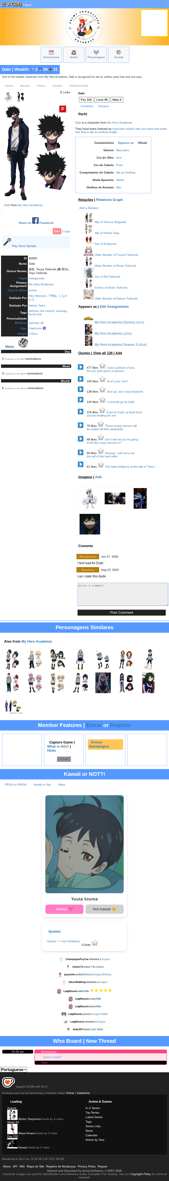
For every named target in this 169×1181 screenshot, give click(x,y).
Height (22, 333)
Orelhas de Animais (78, 86)
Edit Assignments (114, 307)
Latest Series (94, 1117)
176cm (33, 333)
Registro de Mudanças (61, 1166)
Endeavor (110, 243)
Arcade (118, 57)
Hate (117, 99)
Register (120, 725)
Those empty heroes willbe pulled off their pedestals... (112, 427)
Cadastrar (83, 1093)
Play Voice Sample (24, 246)
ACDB (15, 4)
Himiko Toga (111, 233)
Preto (119, 165)
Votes (61, 784)
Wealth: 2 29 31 (36, 69)
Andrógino (57, 86)
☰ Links (65, 92)
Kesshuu (88, 569)
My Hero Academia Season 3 (115, 344)
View (44, 1062)
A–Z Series (93, 1108)
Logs (67, 231)
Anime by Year (95, 1139)
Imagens (85, 477)
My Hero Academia (30, 205)
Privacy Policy (87, 1166)
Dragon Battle (100, 1014)
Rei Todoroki (112, 276)
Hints (51, 751)
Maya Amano (26, 1133)
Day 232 (12, 1136)
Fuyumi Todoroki (127, 254)
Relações (85, 200)
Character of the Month (16, 388)
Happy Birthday (102, 974)
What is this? (58, 746)
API (15, 1166)
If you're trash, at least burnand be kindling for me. (114, 414)
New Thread (101, 1041)
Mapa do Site (35, 1166)
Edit (57, 231)
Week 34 (13, 1122)
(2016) (127, 333)
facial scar (35, 314)
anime (33, 290)
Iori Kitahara (71, 941)
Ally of (98, 222)
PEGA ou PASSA (16, 784)
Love (102, 99)
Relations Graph (109, 200)
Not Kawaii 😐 (104, 909)
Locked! (64, 759)
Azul (119, 157)
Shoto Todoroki (126, 265)
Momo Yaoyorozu (29, 1119)
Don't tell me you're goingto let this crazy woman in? (112, 441)
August (11, 1108)
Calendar (91, 1135)
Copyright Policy (140, 1174)
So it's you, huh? (117, 381)
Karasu (23, 1147)
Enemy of (101, 287)
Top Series (92, 1112)
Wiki (22, 1166)
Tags (89, 1121)
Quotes (54, 931)
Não (118, 187)
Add (118, 353)
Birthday (21, 322)
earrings (61, 311)
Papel (23, 278)
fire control (47, 311)
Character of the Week (15, 374)
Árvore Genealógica (99, 744)
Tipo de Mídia (17, 290)
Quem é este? (52, 1057)
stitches (34, 311)
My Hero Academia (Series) (114, 322)
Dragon (106, 959)
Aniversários (51, 57)
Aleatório (9, 86)
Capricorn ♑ (37, 328)
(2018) (142, 344)
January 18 (36, 322)
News (89, 1130)
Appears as (126, 142)
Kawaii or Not (42, 784)
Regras (102, 1166)
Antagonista (36, 278)
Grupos (104, 106)
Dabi (6, 69)
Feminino (41, 86)
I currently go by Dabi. (121, 401)
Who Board (67, 1041)
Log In (27, 4)
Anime (74, 57)
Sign (23, 328)
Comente (87, 106)
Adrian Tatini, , (38, 305)
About (7, 1166)
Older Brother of (105, 254)
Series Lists (93, 1126)
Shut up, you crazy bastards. (125, 391)
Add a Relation (89, 208)
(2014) (140, 322)
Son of (99, 243)
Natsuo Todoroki (127, 298)
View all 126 (103, 353)
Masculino (25, 86)
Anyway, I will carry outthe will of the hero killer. (110, 454)
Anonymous (48, 1051)
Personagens (96, 57)
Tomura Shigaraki (114, 222)
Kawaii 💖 (64, 909)
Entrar (94, 725)
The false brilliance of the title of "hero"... (131, 466)
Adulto (120, 180)
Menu (9, 347)
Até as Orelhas (125, 172)
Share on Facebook (36, 222)
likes (93, 367)
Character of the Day (14, 359)
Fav (86, 99)
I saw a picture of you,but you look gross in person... (111, 369)
